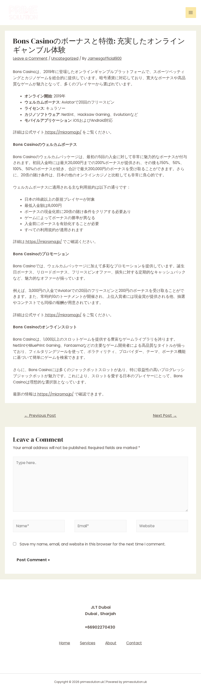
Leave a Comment (30, 58)
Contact (134, 643)
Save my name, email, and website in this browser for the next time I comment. (92, 544)
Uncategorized (64, 58)
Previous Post (40, 415)
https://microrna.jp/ (62, 132)
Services (87, 643)
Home (64, 643)
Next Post (165, 415)
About (110, 643)
